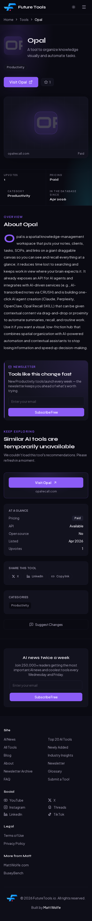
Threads (60, 807)
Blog (7, 755)
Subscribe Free (46, 412)
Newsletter (56, 763)
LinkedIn (37, 576)
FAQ (7, 779)
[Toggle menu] (84, 7)
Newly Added (58, 747)
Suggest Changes (49, 624)
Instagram (17, 807)
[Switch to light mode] (73, 7)
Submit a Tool (58, 779)
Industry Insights (60, 755)
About (9, 763)
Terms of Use (14, 835)
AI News (10, 739)
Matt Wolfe (52, 907)
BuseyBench (13, 873)
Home (8, 19)
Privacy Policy (14, 843)
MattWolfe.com (16, 865)
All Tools (10, 747)
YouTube (16, 800)
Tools (24, 19)
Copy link (62, 576)
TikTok (59, 814)
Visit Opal (18, 82)
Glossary (55, 771)
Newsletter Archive (18, 771)
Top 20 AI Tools (60, 739)
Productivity (15, 67)
